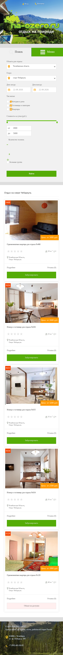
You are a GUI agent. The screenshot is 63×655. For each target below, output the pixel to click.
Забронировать (31, 275)
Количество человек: (16, 140)
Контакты (40, 3)
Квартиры (16, 109)
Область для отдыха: (14, 61)
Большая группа (16, 162)
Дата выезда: (37, 85)
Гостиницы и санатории (21, 105)
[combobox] (33, 66)
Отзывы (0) (51, 267)
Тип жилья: (11, 96)
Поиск (19, 51)
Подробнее (11, 267)
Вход (26, 4)
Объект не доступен (31, 606)
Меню (51, 51)
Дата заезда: (11, 85)
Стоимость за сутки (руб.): (17, 116)
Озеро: (9, 73)
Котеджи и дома (18, 102)
